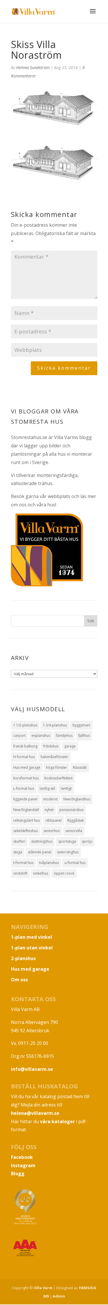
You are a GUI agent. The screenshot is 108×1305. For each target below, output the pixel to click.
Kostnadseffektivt (58, 778)
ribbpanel (54, 820)
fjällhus (84, 735)
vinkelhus (40, 873)
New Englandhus (76, 799)
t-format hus (23, 862)
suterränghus (68, 852)
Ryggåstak (75, 820)
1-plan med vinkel (31, 937)
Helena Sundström (33, 67)
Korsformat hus (26, 778)
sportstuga (67, 841)
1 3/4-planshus (55, 725)
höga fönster (56, 767)
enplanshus (40, 735)
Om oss (19, 979)
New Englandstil (26, 809)
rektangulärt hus (26, 820)
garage (70, 746)
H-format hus (24, 756)
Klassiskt (80, 767)
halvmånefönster (54, 756)
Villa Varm (43, 1287)
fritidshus (50, 746)
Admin (59, 1296)
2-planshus (23, 958)
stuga (17, 852)
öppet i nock (64, 873)
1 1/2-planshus (25, 725)
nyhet (49, 809)
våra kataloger (57, 1121)
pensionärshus (71, 809)
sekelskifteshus (25, 830)
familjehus (64, 735)
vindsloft (20, 873)
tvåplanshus (49, 862)
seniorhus (51, 830)
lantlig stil (47, 788)
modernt (50, 799)
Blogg (17, 1173)
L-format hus (23, 788)
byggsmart (81, 725)
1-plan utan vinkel (32, 948)
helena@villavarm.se (35, 1113)
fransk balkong (25, 746)
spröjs (87, 841)
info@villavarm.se (32, 1069)
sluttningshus (41, 841)
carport (19, 735)
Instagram (23, 1165)
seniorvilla (73, 830)
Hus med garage (26, 767)
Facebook (22, 1157)
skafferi (19, 841)
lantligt (66, 788)
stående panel (39, 852)
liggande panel (25, 799)
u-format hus (75, 862)
